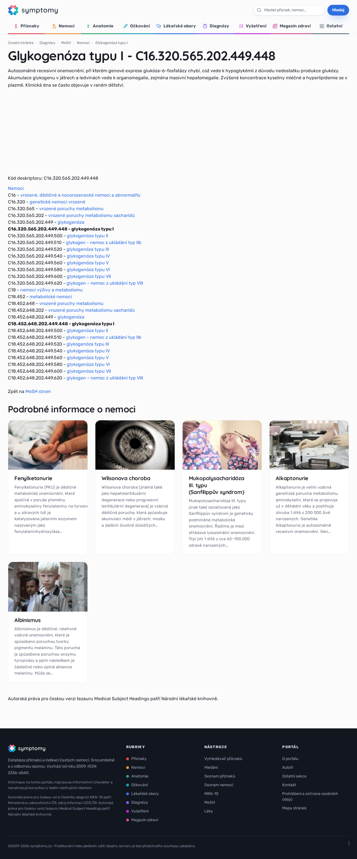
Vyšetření (256, 25)
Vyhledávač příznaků (223, 758)
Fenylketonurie (33, 478)
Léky (208, 811)
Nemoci (67, 25)
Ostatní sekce (294, 776)
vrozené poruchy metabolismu (71, 208)
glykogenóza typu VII (89, 276)
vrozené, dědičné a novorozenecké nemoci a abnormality (80, 195)
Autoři (287, 767)
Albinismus (27, 620)
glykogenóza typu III (88, 249)
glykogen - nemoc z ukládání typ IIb (103, 242)
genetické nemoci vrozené (57, 202)
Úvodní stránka (21, 43)
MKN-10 (211, 793)
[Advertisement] (178, 131)
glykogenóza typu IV (88, 256)
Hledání (211, 767)
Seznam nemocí (218, 785)
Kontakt (289, 785)
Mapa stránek (294, 808)
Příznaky (30, 25)
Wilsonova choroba (126, 478)
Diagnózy (219, 25)
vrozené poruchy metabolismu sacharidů (91, 215)
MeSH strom (38, 391)
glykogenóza (71, 222)
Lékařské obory (179, 25)
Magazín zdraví (295, 25)
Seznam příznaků (219, 776)
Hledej (338, 10)
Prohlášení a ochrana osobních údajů (310, 796)
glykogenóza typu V (88, 262)
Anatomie (103, 25)
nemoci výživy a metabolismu (51, 290)
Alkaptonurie (292, 478)
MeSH (66, 43)
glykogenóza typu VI (88, 269)
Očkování (140, 25)
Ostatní (334, 25)
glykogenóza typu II (87, 235)
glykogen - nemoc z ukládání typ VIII (105, 283)
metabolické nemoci (51, 296)
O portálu (290, 758)
